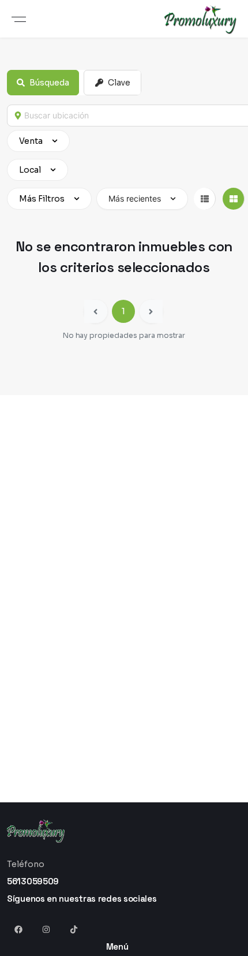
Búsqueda (49, 82)
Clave (119, 82)
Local (30, 170)
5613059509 (33, 881)
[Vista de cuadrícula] (234, 199)
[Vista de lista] (205, 199)
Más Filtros (42, 199)
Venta (31, 141)
